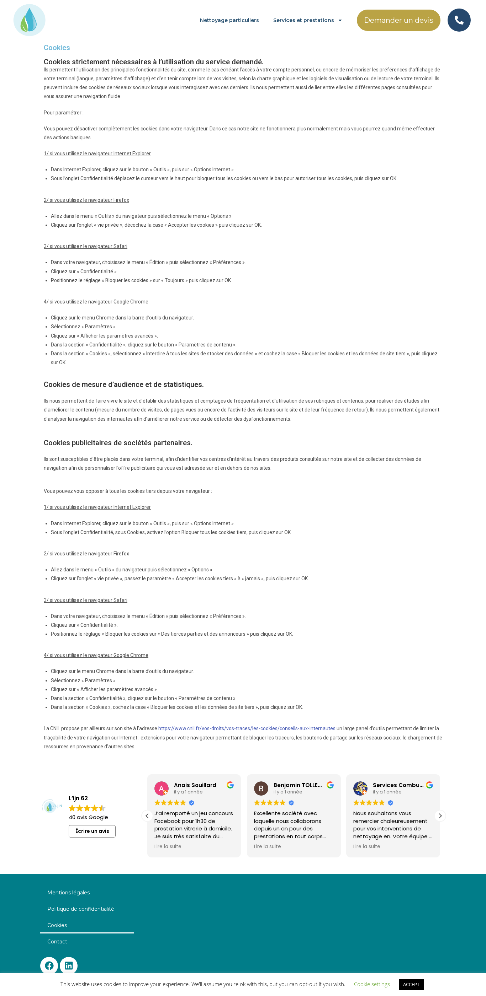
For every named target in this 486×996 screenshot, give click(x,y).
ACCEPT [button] (411, 984)
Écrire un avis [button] (92, 831)
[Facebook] (49, 966)
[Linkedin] (69, 966)
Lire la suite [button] (167, 847)
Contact (57, 941)
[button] (440, 816)
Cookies (57, 925)
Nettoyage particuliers (229, 20)
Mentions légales (68, 892)
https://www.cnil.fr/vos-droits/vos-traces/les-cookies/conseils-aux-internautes (247, 728)
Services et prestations (303, 20)
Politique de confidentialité (80, 909)
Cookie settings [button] (372, 983)
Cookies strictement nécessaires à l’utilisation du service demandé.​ (154, 61)
